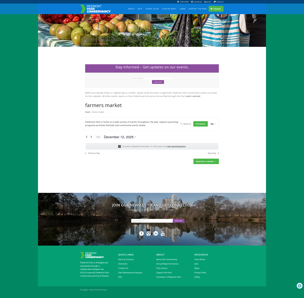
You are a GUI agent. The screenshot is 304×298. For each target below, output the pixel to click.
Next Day (212, 153)
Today (98, 137)
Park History (161, 268)
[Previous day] (86, 136)
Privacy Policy (200, 272)
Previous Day (94, 153)
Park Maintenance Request (130, 272)
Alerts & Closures (126, 259)
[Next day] (91, 136)
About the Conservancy (166, 259)
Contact (220, 2)
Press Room (199, 259)
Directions (122, 263)
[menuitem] (183, 1)
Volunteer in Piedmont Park (168, 277)
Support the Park (164, 272)
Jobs (196, 263)
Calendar (197, 2)
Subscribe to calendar (205, 161)
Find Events (200, 124)
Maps (208, 2)
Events (87, 112)
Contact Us (123, 268)
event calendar (193, 96)
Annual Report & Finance (167, 263)
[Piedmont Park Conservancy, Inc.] (95, 9)
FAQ (120, 277)
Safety (197, 277)
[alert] (152, 146)
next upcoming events (176, 146)
